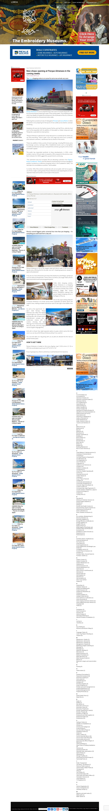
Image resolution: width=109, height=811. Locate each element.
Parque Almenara (31, 111)
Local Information (91, 2)
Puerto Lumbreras (31, 161)
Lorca (30, 78)
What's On (67, 2)
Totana (40, 161)
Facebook (65, 227)
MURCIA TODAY (58, 2)
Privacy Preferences (43, 809)
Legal (84, 808)
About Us (88, 808)
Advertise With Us (94, 808)
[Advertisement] (87, 343)
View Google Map (49, 227)
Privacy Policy (79, 808)
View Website (34, 227)
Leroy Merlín (64, 121)
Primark (55, 121)
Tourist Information (77, 2)
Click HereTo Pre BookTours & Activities (82, 37)
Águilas (70, 159)
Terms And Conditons (71, 808)
